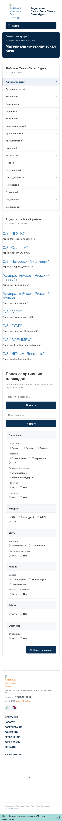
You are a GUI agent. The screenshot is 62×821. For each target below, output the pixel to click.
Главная (9, 36)
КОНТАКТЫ (10, 747)
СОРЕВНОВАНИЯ (13, 727)
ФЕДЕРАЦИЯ (11, 717)
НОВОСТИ (10, 722)
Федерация (21, 36)
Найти (32, 405)
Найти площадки (42, 649)
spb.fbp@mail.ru (23, 701)
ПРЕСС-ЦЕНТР (12, 737)
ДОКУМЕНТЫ (11, 732)
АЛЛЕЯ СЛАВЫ (12, 742)
